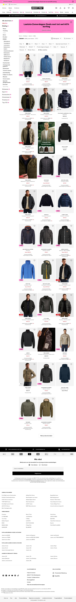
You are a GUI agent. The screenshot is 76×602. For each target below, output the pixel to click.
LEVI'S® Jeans (29, 503)
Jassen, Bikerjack (5, 558)
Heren (10, 8)
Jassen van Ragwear (30, 535)
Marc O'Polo (29, 514)
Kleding (25, 35)
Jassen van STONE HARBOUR (56, 537)
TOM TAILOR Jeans (6, 501)
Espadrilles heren (54, 495)
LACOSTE (28, 520)
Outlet (6, 4)
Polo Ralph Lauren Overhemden (9, 495)
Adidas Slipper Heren (31, 499)
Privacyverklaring (23, 598)
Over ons (6, 598)
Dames (4, 8)
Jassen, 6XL (4, 556)
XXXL (34, 35)
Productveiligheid (68, 598)
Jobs (16, 598)
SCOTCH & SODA (30, 523)
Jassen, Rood (5, 547)
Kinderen (16, 8)
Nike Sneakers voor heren (31, 497)
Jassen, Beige (53, 545)
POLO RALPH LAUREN (55, 525)
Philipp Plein (28, 525)
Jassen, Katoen (53, 556)
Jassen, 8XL (28, 560)
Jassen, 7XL (28, 556)
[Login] (60, 8)
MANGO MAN (5, 525)
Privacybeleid (28, 479)
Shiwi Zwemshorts (30, 501)
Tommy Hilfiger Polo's (55, 503)
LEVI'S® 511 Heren (6, 506)
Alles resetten (43, 49)
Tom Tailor (4, 518)
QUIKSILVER (4, 527)
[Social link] (3, 575)
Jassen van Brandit (54, 535)
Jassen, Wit (28, 547)
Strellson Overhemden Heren (8, 497)
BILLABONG (28, 527)
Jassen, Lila (28, 550)
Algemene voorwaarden (34, 598)
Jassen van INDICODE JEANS (32, 537)
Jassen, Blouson (53, 558)
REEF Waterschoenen (31, 506)
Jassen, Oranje (53, 547)
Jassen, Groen (5, 545)
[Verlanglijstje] (69, 8)
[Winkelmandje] (73, 8)
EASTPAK (52, 518)
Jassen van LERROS (30, 539)
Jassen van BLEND (6, 535)
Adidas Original (5, 520)
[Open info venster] (73, 2)
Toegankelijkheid (58, 598)
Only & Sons (53, 514)
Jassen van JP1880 (6, 537)
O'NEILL (28, 518)
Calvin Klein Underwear (55, 520)
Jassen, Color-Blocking (31, 558)
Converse (4, 514)
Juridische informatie (47, 598)
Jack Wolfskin (29, 516)
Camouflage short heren (55, 501)
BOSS (3, 523)
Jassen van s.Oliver (6, 539)
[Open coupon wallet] (56, 8)
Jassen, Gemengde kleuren (8, 550)
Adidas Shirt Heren (30, 495)
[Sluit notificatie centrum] (64, 8)
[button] (56, 38)
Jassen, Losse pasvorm (7, 560)
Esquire (52, 523)
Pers (11, 598)
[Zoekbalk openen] (72, 12)
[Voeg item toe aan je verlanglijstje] (34, 55)
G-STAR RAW (5, 516)
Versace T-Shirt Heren (55, 499)
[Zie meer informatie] (28, 86)
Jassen (30, 35)
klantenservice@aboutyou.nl (37, 480)
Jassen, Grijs (29, 545)
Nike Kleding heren (54, 497)
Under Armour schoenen (7, 499)
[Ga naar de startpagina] (10, 570)
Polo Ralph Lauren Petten (7, 503)
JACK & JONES (53, 516)
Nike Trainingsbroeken (7, 508)
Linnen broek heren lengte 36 (56, 506)
